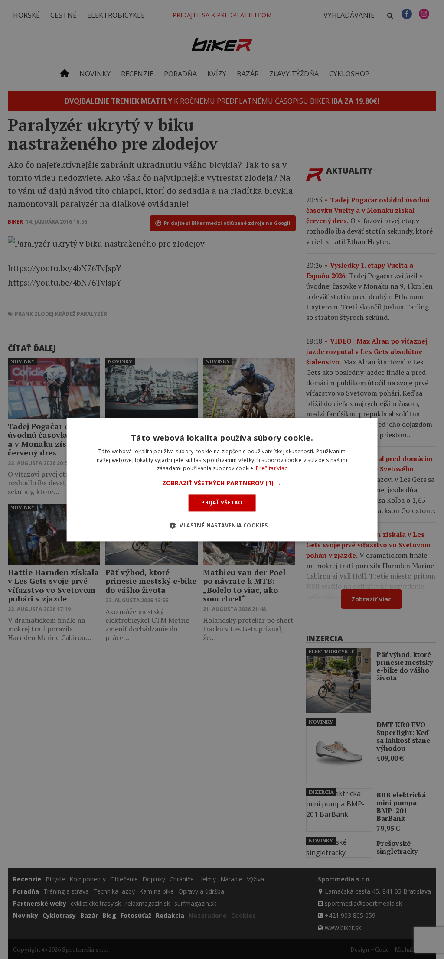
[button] (221, 484)
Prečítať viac (271, 468)
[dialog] (222, 479)
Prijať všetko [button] (221, 503)
